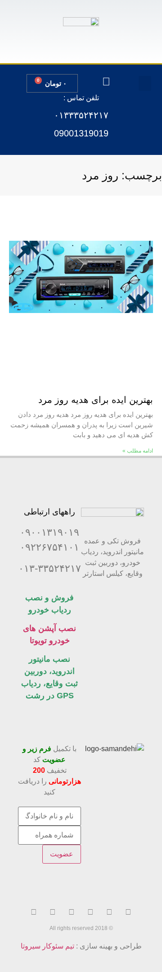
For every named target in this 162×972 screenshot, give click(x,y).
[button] (145, 83)
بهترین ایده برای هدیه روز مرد (95, 400)
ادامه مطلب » (137, 451)
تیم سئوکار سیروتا (47, 946)
